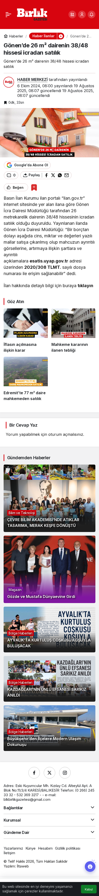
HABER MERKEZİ (32, 79)
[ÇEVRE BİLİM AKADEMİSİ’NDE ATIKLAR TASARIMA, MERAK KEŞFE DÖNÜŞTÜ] (49, 498)
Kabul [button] (89, 889)
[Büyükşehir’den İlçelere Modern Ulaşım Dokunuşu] (49, 728)
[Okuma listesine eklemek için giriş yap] (34, 187)
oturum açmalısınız (65, 434)
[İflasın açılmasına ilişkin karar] (26, 330)
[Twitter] (49, 773)
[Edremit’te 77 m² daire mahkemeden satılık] (26, 379)
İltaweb (23, 866)
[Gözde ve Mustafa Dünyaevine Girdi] (49, 569)
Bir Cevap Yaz (23, 425)
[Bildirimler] (91, 14)
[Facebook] (34, 773)
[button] (72, 14)
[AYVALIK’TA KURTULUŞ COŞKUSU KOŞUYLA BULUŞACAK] (49, 629)
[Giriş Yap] (82, 14)
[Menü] (8, 14)
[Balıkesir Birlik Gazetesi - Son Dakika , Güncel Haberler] (32, 14)
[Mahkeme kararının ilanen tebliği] (73, 330)
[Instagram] (65, 773)
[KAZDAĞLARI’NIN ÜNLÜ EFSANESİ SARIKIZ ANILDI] (49, 679)
